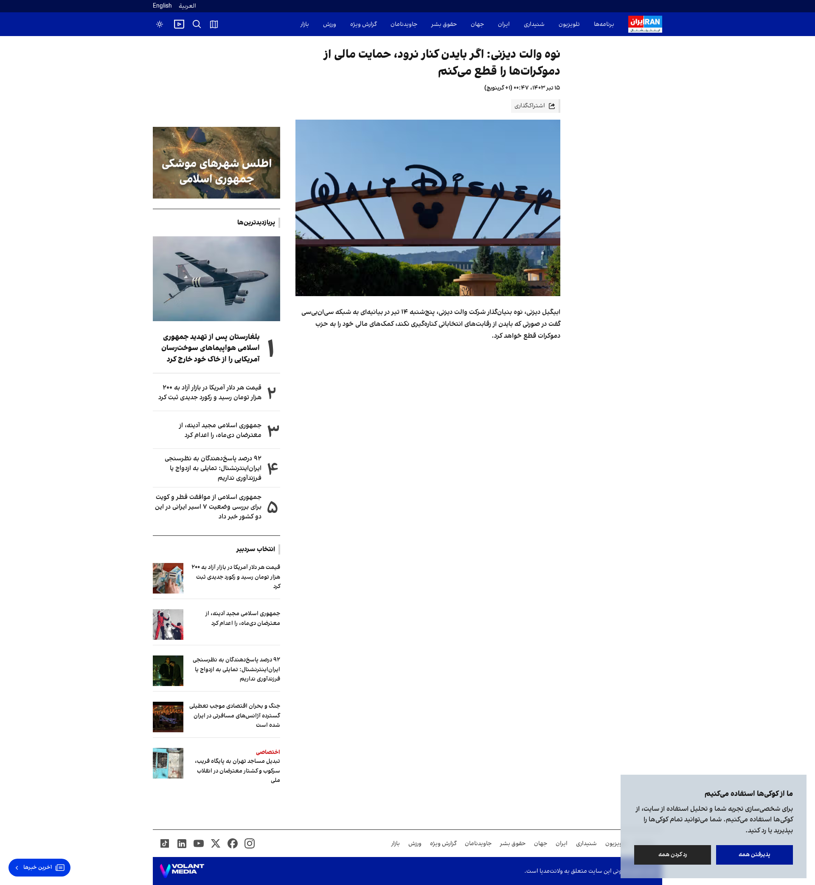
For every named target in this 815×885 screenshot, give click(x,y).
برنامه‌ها (604, 24)
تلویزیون (569, 24)
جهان (477, 24)
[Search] (197, 24)
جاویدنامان (404, 24)
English (162, 6)
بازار (305, 24)
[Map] (214, 24)
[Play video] (179, 24)
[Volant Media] (182, 871)
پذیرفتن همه (754, 854)
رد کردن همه (672, 854)
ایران (504, 24)
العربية (187, 6)
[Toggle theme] (159, 24)
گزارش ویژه (363, 24)
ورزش (329, 24)
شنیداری (534, 24)
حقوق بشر (444, 24)
